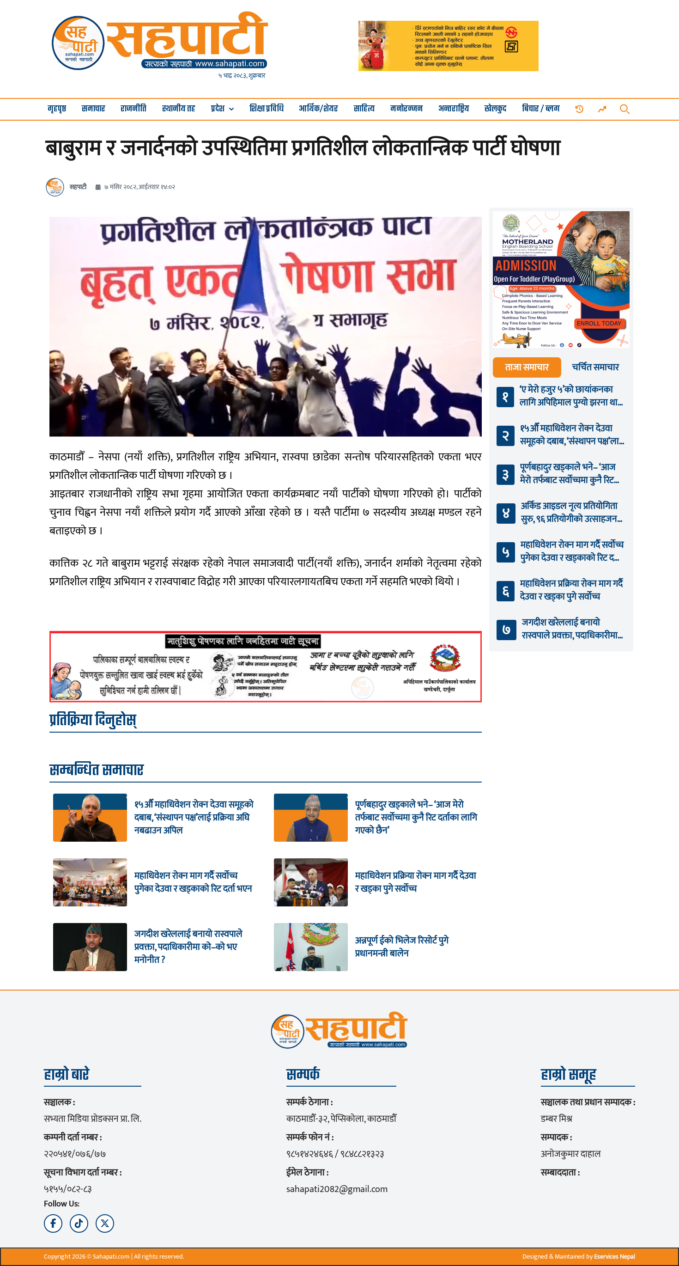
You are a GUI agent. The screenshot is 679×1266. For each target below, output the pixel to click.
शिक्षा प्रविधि (266, 109)
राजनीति (133, 109)
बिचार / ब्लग (541, 109)
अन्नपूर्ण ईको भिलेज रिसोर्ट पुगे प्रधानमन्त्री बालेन (402, 947)
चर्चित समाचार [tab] (595, 367)
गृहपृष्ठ (57, 109)
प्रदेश (217, 109)
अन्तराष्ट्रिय (453, 109)
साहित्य (364, 109)
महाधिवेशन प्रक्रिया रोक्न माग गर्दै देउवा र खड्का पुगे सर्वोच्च (415, 882)
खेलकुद (495, 109)
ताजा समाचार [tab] (527, 367)
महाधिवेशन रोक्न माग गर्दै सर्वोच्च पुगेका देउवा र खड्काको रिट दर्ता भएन (193, 882)
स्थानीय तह (178, 109)
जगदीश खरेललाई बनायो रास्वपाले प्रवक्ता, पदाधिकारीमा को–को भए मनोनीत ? (188, 947)
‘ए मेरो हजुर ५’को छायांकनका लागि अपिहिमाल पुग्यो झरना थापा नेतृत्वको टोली (572, 396)
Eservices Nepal (614, 1256)
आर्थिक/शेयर (318, 109)
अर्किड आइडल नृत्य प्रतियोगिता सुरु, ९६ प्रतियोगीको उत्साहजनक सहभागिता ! (572, 513)
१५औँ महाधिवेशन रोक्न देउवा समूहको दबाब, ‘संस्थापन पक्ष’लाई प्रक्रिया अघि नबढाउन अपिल (194, 817)
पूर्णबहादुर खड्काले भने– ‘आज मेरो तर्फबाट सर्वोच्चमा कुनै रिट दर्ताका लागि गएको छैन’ (416, 817)
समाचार (93, 109)
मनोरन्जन (406, 109)
